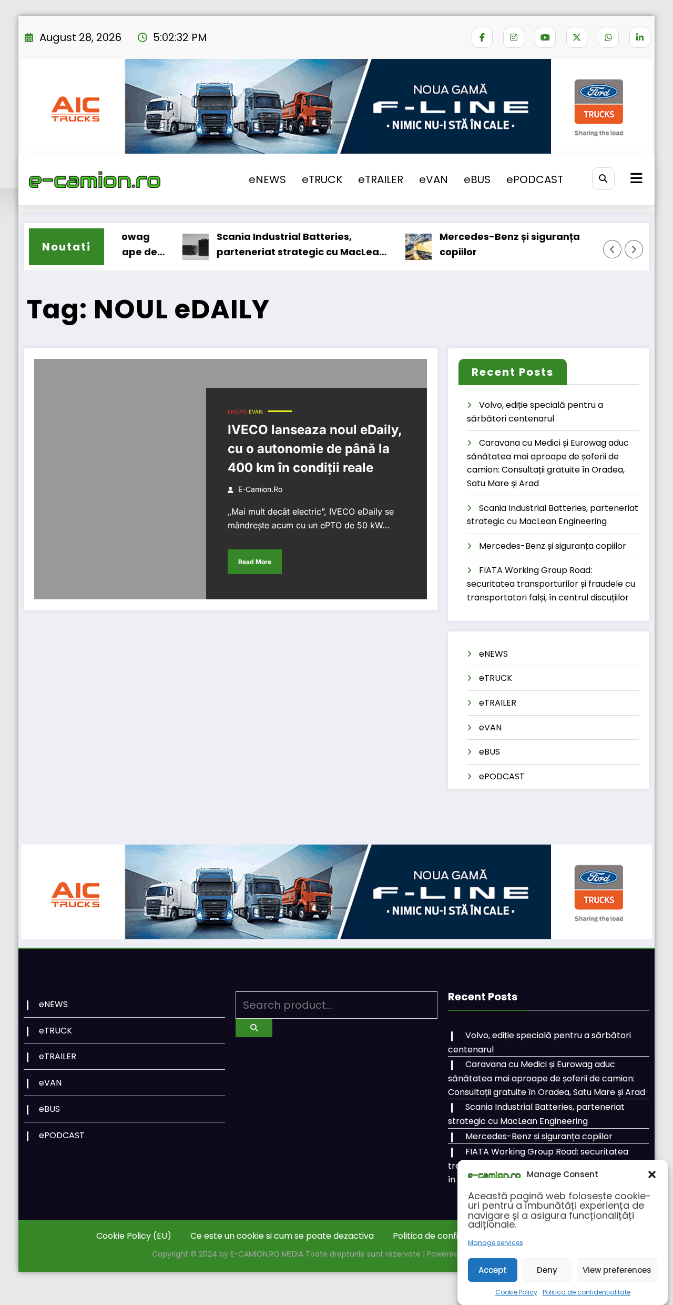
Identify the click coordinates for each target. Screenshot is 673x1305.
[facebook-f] (482, 37)
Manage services (495, 1242)
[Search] (603, 178)
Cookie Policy (516, 1292)
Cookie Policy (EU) (133, 1236)
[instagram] (513, 37)
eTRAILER (380, 179)
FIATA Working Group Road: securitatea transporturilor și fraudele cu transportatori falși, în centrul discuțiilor (551, 583)
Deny (547, 1269)
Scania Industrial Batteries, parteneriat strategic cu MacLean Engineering (281, 245)
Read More (254, 562)
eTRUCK (322, 179)
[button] (652, 1174)
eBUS (477, 179)
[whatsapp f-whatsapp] (608, 37)
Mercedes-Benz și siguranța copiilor (490, 244)
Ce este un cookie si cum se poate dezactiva (282, 1236)
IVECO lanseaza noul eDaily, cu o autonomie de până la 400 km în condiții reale (315, 448)
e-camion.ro (260, 489)
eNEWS (267, 179)
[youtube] (545, 37)
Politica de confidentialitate (586, 1292)
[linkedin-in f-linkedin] (639, 37)
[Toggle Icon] (635, 179)
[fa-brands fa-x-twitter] (576, 37)
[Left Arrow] (612, 249)
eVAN (433, 179)
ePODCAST (534, 179)
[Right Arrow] (634, 249)
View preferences (617, 1269)
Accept (492, 1269)
